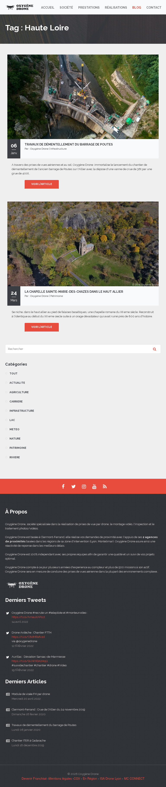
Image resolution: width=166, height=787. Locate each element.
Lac (12, 420)
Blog (136, 7)
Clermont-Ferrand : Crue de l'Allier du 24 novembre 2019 (48, 709)
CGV (77, 778)
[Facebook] (63, 486)
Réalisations (116, 7)
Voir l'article (41, 184)
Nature (15, 438)
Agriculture (19, 392)
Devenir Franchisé (34, 778)
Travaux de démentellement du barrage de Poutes (44, 725)
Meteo (14, 429)
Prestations (89, 7)
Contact (153, 7)
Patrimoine (56, 295)
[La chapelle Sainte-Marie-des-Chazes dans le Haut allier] (83, 243)
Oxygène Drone (39, 148)
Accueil (47, 7)
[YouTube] (94, 486)
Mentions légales (60, 778)
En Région (90, 778)
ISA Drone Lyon (110, 778)
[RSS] (104, 486)
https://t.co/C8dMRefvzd (28, 636)
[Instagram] (84, 486)
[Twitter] (73, 486)
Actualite (17, 382)
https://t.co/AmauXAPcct (28, 617)
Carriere (16, 401)
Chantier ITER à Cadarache (29, 740)
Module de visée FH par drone (31, 694)
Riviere (15, 457)
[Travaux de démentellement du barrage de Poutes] (83, 96)
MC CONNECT (134, 778)
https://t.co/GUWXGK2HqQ (30, 661)
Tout (14, 373)
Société (66, 7)
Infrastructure (58, 148)
